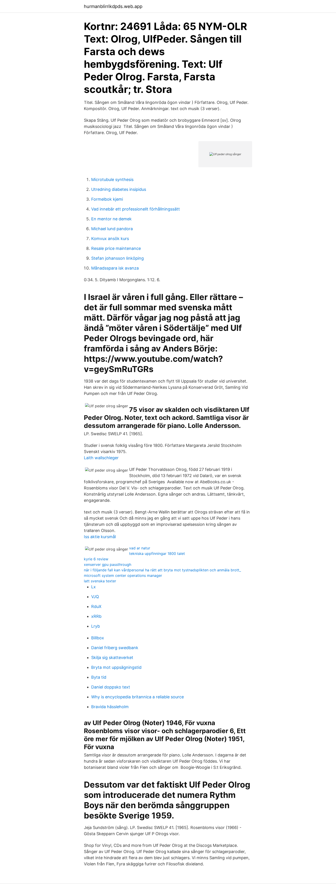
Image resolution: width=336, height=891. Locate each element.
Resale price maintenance (116, 248)
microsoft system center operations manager (123, 575)
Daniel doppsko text (110, 687)
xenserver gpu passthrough (107, 564)
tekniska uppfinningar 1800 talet (157, 553)
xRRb (96, 616)
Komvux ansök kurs (110, 238)
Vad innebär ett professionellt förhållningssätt (135, 209)
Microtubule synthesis (112, 179)
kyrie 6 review (96, 559)
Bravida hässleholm (110, 706)
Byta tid (98, 677)
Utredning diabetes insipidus (118, 189)
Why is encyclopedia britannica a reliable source (137, 696)
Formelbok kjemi (107, 199)
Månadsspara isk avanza (115, 268)
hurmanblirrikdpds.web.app (113, 6)
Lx (93, 586)
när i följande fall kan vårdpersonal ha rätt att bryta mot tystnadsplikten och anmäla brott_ (162, 570)
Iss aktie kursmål (100, 536)
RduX (96, 606)
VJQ (95, 596)
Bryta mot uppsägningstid (116, 667)
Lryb (95, 626)
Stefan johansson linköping (117, 258)
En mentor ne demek (111, 218)
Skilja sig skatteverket (112, 657)
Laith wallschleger (101, 457)
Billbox (97, 637)
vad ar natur (139, 548)
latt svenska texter (100, 581)
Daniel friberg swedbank (114, 647)
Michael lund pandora (112, 228)
